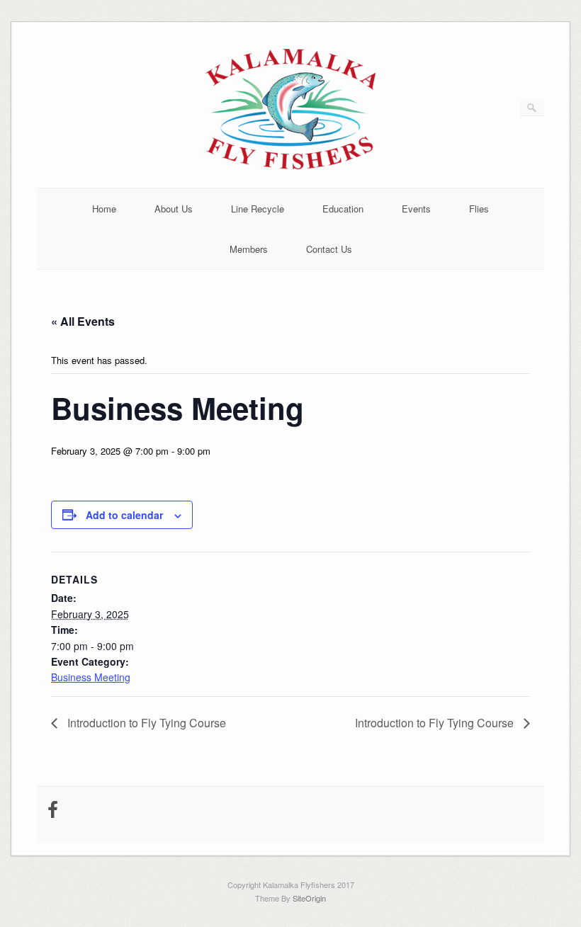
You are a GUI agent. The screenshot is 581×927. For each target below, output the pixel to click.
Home (104, 208)
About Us (173, 208)
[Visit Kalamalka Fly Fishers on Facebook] (52, 812)
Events (416, 208)
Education (342, 208)
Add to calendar (124, 515)
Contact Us (329, 249)
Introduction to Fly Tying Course (145, 723)
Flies (479, 208)
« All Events (83, 321)
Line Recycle (257, 208)
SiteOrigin (309, 898)
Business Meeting (90, 677)
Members (249, 249)
